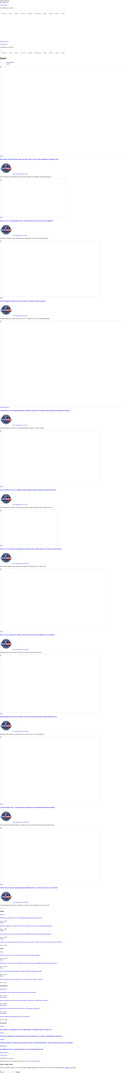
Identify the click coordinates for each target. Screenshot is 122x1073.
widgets (67, 1067)
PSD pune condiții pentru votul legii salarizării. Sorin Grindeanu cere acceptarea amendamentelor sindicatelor (26, 926)
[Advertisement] (61, 28)
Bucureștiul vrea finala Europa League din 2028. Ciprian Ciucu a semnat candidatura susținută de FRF (29, 159)
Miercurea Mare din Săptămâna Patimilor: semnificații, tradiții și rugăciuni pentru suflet (21, 971)
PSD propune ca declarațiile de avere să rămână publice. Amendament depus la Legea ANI (21, 918)
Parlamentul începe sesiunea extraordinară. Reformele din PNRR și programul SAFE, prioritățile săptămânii (25, 934)
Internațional (37, 13)
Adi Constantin (16, 174)
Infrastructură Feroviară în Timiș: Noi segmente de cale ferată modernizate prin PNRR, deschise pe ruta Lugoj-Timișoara (28, 963)
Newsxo (30, 1061)
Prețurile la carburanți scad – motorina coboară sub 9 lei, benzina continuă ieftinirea (20, 955)
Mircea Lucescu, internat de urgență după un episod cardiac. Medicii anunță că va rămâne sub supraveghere (30, 549)
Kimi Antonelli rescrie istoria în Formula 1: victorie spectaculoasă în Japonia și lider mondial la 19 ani (28, 716)
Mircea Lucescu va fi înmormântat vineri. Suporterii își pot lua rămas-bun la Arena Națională (26, 221)
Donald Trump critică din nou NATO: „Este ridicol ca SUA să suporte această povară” (20, 1008)
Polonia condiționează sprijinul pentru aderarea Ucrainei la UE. (15, 1016)
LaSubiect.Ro (3, 5)
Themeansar (37, 1061)
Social (10, 13)
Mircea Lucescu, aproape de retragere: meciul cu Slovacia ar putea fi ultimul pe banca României (27, 635)
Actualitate (4, 13)
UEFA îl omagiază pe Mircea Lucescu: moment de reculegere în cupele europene (22, 301)
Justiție (45, 13)
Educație (30, 13)
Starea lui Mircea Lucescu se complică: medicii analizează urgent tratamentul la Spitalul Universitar (28, 490)
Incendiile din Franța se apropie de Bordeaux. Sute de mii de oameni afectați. (18, 992)
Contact (63, 13)
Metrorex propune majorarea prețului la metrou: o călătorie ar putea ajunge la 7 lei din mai (21, 979)
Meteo (57, 13)
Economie (23, 13)
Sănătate (51, 13)
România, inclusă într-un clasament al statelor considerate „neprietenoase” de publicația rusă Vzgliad (24, 1000)
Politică (16, 13)
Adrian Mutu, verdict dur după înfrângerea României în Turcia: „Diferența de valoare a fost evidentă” (29, 887)
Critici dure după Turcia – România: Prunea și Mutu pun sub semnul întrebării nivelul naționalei (27, 807)
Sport (1, 156)
